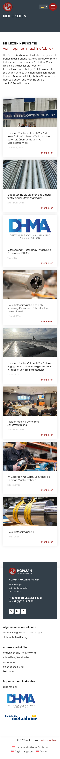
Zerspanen (9, 661)
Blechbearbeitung (13, 666)
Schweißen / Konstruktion (16, 657)
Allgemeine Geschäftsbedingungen (23, 632)
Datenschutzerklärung (15, 637)
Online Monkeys (48, 739)
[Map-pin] (23, 611)
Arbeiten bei (10, 686)
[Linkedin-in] (17, 611)
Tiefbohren (9, 671)
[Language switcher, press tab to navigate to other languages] (43, 7)
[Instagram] (11, 611)
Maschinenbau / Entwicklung (19, 652)
